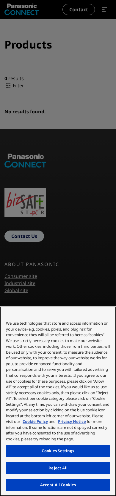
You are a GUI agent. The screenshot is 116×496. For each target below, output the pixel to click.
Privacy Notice (72, 421)
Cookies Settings (58, 450)
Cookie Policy (35, 421)
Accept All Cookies (58, 484)
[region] (58, 401)
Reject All (57, 468)
